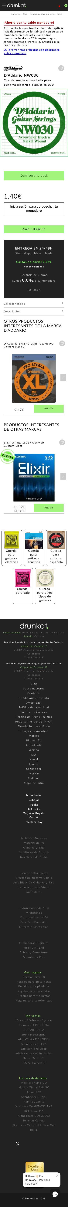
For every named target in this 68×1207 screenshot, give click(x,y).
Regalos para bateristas (34, 991)
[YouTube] (26, 1143)
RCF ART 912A (34, 1030)
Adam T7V (34, 1092)
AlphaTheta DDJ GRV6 (34, 1039)
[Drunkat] (16, 5)
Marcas (34, 736)
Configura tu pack (34, 175)
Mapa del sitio (34, 783)
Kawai (34, 759)
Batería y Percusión (34, 922)
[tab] (34, 305)
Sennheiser (33, 769)
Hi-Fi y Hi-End (34, 948)
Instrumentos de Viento (34, 887)
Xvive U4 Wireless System (34, 1020)
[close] (57, 1175)
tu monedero (47, 281)
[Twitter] (19, 1145)
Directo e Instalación (34, 927)
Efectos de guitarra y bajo (34, 878)
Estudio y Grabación (34, 873)
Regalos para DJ (34, 977)
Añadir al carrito (34, 229)
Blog (34, 684)
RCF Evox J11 (34, 1111)
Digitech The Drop (34, 1049)
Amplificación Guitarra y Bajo (34, 882)
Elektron (34, 778)
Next (63, 377)
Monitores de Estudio (34, 852)
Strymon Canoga (34, 1120)
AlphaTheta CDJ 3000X (34, 1116)
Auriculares (34, 892)
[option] (34, 123)
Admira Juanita (34, 1101)
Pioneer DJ (33, 740)
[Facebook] (11, 1143)
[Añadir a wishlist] (61, 68)
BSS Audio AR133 (34, 1063)
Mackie (34, 773)
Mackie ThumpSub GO (34, 1087)
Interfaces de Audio (34, 857)
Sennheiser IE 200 (34, 1097)
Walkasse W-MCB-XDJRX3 (33, 1106)
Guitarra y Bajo (34, 847)
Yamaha (34, 750)
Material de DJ (34, 843)
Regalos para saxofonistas (34, 1000)
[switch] (8, 1201)
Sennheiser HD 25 (34, 1044)
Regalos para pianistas (34, 986)
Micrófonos (34, 913)
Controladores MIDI (34, 917)
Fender (34, 764)
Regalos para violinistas (34, 996)
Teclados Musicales (34, 838)
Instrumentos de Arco (34, 908)
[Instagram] (34, 1143)
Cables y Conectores (34, 952)
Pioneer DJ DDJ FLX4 (34, 1025)
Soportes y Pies (34, 957)
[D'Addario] (13, 71)
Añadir (48, 408)
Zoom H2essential (34, 1034)
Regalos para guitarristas (34, 982)
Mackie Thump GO (34, 1083)
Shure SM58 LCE (34, 1058)
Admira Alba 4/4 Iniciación (34, 1053)
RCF (34, 754)
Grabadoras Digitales (34, 943)
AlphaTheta (34, 745)
